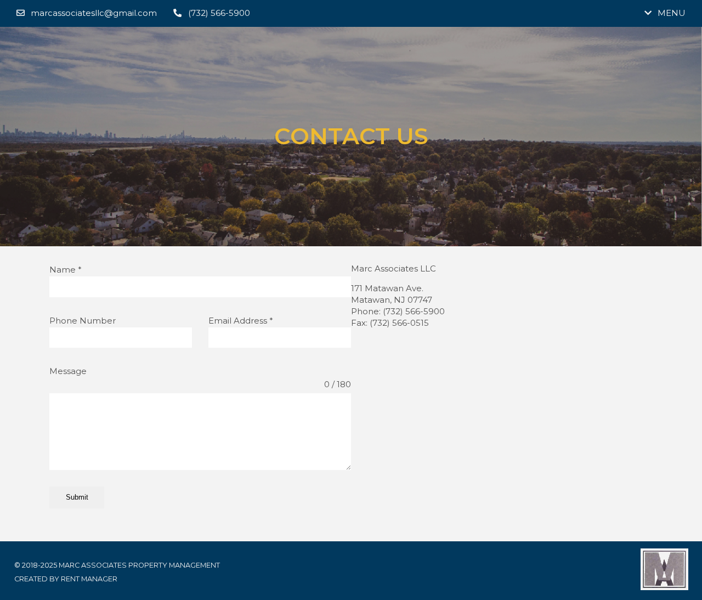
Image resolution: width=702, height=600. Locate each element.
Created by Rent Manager (65, 579)
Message (68, 371)
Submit (77, 497)
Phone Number (82, 320)
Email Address (240, 320)
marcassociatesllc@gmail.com (94, 13)
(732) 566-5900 (219, 13)
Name (65, 269)
